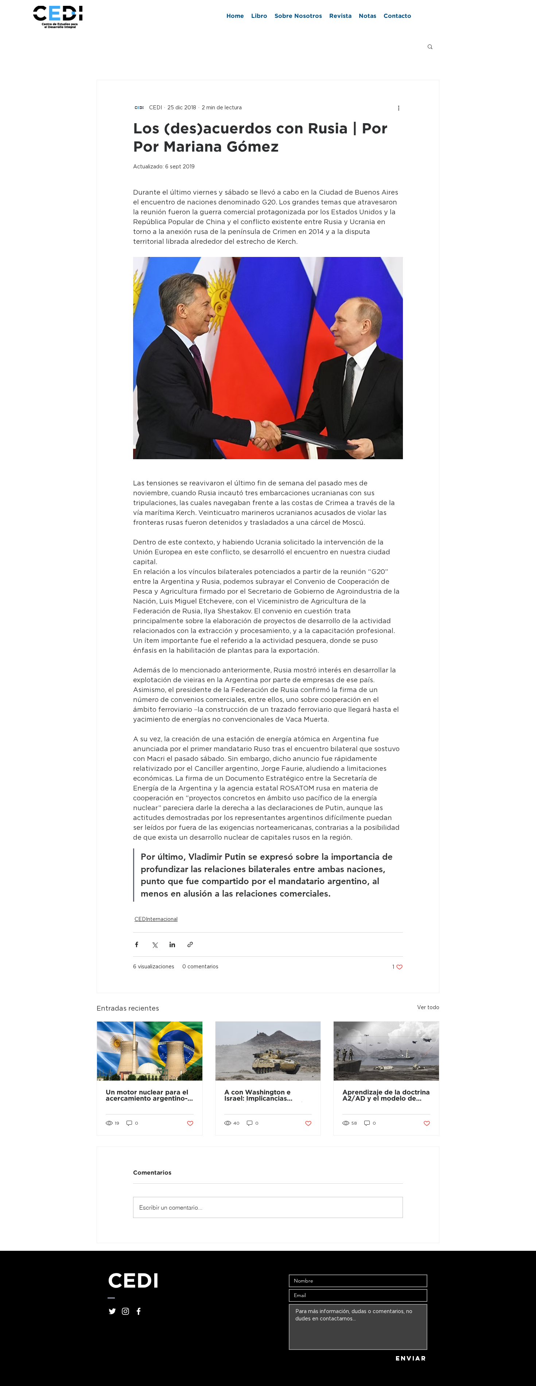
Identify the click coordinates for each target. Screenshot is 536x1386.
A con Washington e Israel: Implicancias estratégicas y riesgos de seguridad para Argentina (266, 1096)
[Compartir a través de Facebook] (136, 944)
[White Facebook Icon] (138, 1311)
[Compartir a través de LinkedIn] (172, 944)
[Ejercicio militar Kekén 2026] (268, 1051)
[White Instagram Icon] (125, 1311)
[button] (430, 46)
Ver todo (428, 1007)
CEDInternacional (156, 919)
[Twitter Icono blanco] (112, 1311)
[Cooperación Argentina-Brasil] (149, 1051)
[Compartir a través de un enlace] (190, 944)
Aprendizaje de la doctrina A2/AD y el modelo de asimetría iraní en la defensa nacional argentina (386, 1096)
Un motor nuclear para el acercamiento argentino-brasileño (147, 1096)
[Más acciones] (398, 108)
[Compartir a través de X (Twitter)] (154, 944)
